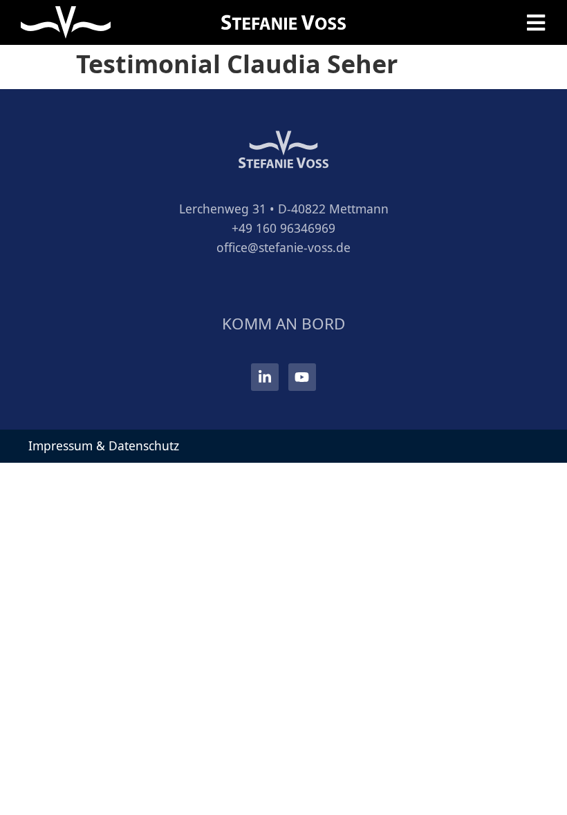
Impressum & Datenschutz (103, 445)
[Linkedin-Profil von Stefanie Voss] (265, 377)
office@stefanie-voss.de (283, 247)
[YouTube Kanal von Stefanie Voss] (302, 377)
